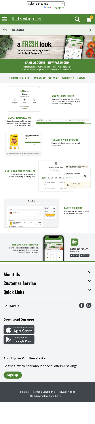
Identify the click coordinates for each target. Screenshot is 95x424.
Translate (58, 8)
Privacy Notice (67, 391)
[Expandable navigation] (5, 19)
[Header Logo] (26, 19)
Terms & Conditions (44, 391)
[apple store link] (19, 333)
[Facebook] (81, 306)
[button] (77, 19)
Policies (24, 391)
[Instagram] (88, 306)
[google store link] (19, 343)
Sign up (12, 375)
